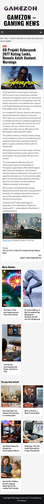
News (4, 46)
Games (4, 441)
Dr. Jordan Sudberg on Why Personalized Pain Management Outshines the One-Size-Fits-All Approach (32, 314)
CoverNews (34, 498)
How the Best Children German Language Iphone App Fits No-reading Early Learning (10, 484)
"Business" (6, 406)
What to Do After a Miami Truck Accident (32, 412)
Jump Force (7, 240)
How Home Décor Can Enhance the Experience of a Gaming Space (11, 413)
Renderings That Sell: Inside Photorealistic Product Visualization (32, 448)
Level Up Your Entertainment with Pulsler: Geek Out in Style (10, 368)
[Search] (40, 32)
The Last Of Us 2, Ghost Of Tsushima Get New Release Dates (21, 250)
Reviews (5, 476)
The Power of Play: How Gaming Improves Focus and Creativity (11, 312)
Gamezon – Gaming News (21, 20)
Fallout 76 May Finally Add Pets (30, 256)
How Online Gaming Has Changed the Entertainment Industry (11, 448)
